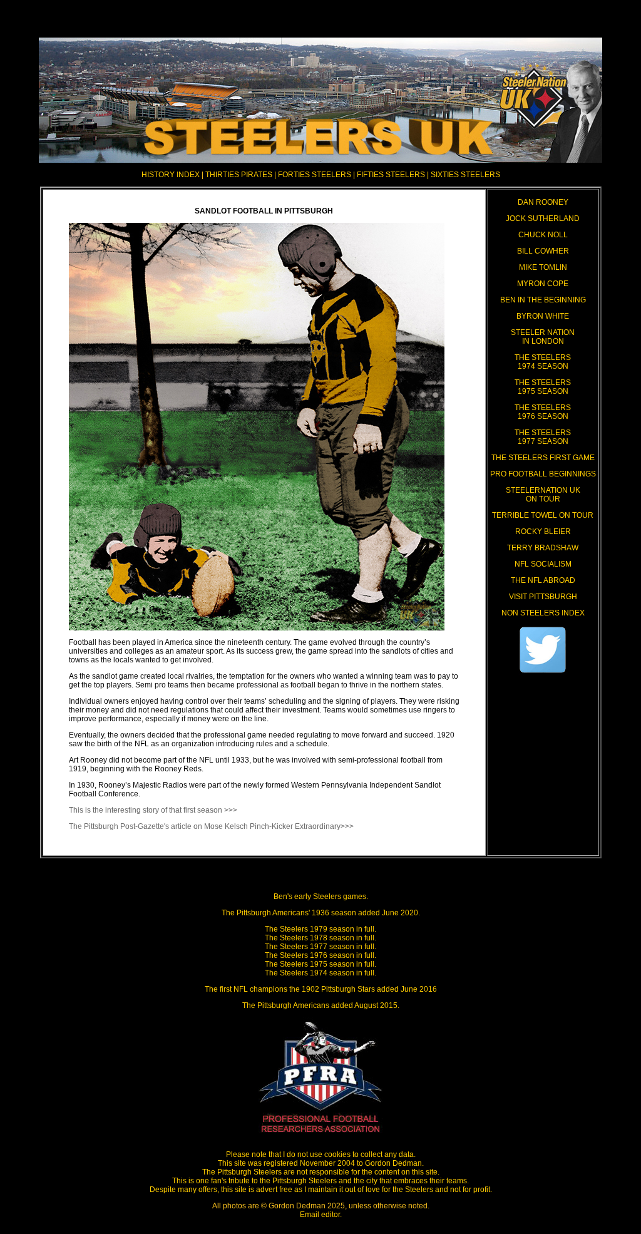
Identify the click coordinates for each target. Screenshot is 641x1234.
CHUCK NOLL (543, 234)
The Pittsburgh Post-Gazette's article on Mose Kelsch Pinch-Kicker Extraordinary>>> (211, 826)
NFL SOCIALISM (543, 564)
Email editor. (321, 1214)
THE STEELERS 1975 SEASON (543, 387)
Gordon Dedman (393, 1163)
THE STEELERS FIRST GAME (543, 457)
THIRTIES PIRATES (239, 174)
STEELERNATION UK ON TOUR (543, 494)
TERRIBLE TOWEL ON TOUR (542, 515)
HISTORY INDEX (170, 174)
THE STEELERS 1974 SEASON (543, 362)
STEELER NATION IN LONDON (543, 337)
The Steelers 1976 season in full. (320, 955)
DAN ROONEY (543, 202)
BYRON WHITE (542, 316)
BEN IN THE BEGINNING (543, 300)
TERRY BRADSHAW (542, 547)
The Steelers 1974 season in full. (320, 973)
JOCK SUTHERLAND (543, 218)
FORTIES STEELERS (314, 174)
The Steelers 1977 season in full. (320, 946)
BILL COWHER (543, 251)
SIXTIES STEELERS (465, 174)
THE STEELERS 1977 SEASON (543, 437)
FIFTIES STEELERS (391, 174)
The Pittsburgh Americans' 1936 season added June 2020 (320, 912)
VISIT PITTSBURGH (543, 596)
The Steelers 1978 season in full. (320, 937)
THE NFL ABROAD (543, 580)
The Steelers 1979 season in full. (320, 929)
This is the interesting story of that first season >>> (153, 810)
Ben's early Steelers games (320, 896)
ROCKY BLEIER (543, 531)
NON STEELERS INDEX (543, 613)
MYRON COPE (542, 283)
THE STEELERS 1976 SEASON (543, 412)
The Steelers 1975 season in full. (320, 964)
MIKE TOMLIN (543, 267)
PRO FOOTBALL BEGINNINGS (543, 474)
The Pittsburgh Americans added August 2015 (319, 1005)
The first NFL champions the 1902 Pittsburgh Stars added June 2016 (321, 989)
